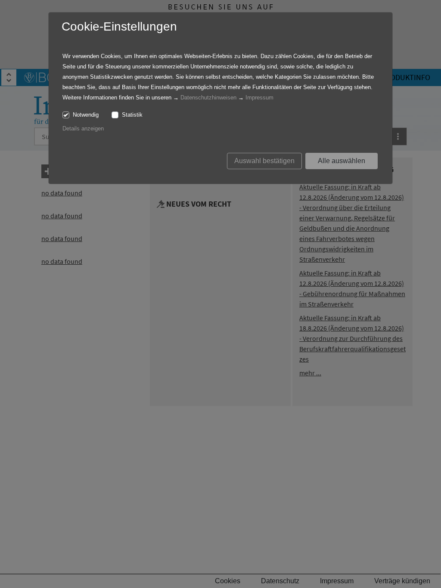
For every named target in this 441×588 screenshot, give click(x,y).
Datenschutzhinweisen (208, 97)
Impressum (259, 97)
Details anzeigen (83, 128)
